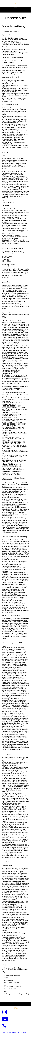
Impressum (10, 1032)
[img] (15, 5)
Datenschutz (16, 1032)
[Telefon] (4, 1026)
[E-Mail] (5, 1019)
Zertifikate (23, 1032)
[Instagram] (4, 1012)
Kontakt (4, 1032)
